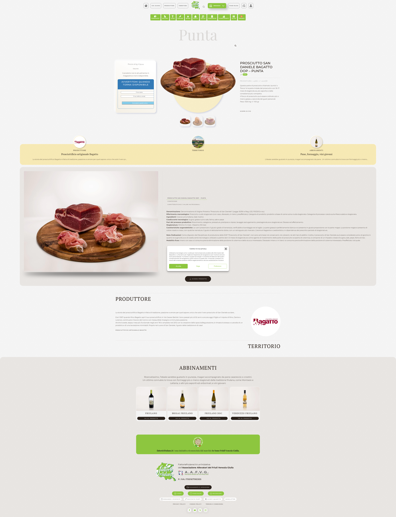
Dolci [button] (195, 18)
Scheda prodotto (199, 279)
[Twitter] (200, 510)
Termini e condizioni (214, 504)
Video (179, 493)
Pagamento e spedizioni (199, 487)
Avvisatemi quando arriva (139, 103)
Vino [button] (173, 18)
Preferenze (217, 266)
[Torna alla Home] (195, 5)
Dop (245, 74)
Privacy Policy (179, 504)
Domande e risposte (171, 499)
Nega (198, 266)
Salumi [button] (165, 18)
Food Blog (233, 5)
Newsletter (230, 499)
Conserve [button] (212, 18)
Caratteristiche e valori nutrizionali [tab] (183, 204)
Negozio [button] (217, 5)
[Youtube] (195, 510)
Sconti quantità (214, 499)
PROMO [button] (242, 18)
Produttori (169, 5)
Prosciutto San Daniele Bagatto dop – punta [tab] (186, 198)
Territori (183, 5)
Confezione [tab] (172, 201)
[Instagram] (205, 510)
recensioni (217, 493)
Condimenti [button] (224, 18)
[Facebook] (189, 510)
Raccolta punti (193, 499)
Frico (203, 18)
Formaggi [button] (155, 18)
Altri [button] (234, 18)
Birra (188, 18)
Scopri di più (245, 111)
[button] (226, 249)
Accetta (178, 266)
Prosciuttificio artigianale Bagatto (131, 330)
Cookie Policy (196, 504)
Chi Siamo (156, 5)
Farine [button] (180, 18)
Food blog (197, 493)
